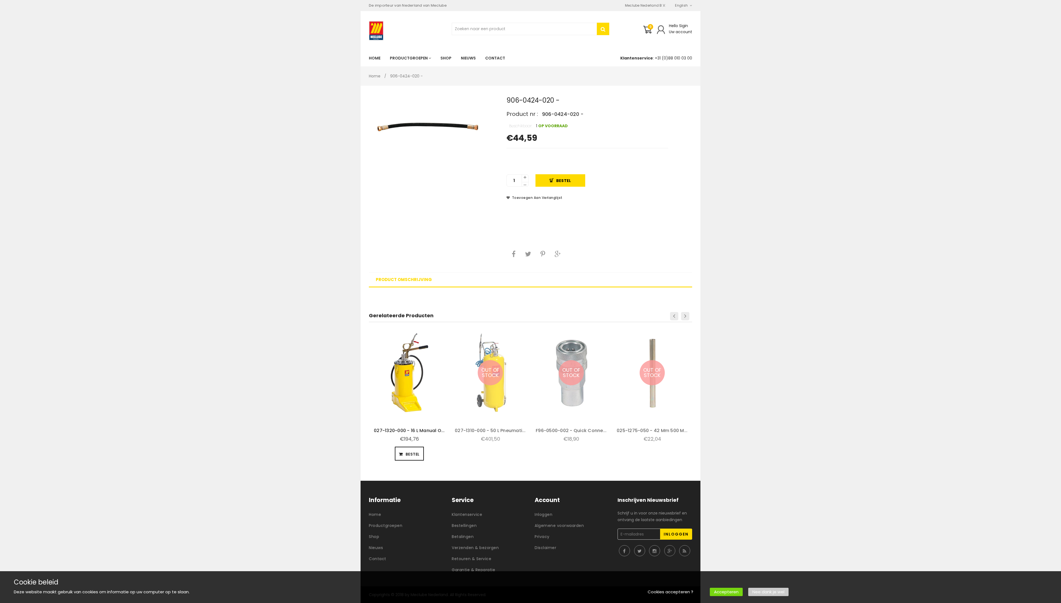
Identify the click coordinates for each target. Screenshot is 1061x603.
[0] (647, 32)
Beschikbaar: (520, 126)
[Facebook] (514, 254)
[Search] (603, 29)
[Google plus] (558, 254)
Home (374, 76)
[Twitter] (528, 254)
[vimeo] (542, 254)
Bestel (563, 180)
